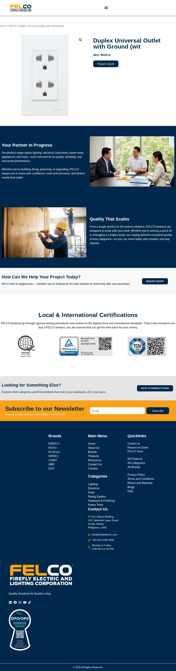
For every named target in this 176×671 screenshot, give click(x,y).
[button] (106, 8)
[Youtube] (24, 602)
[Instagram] (19, 602)
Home (3, 26)
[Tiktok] (29, 602)
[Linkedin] (10, 602)
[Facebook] (15, 602)
